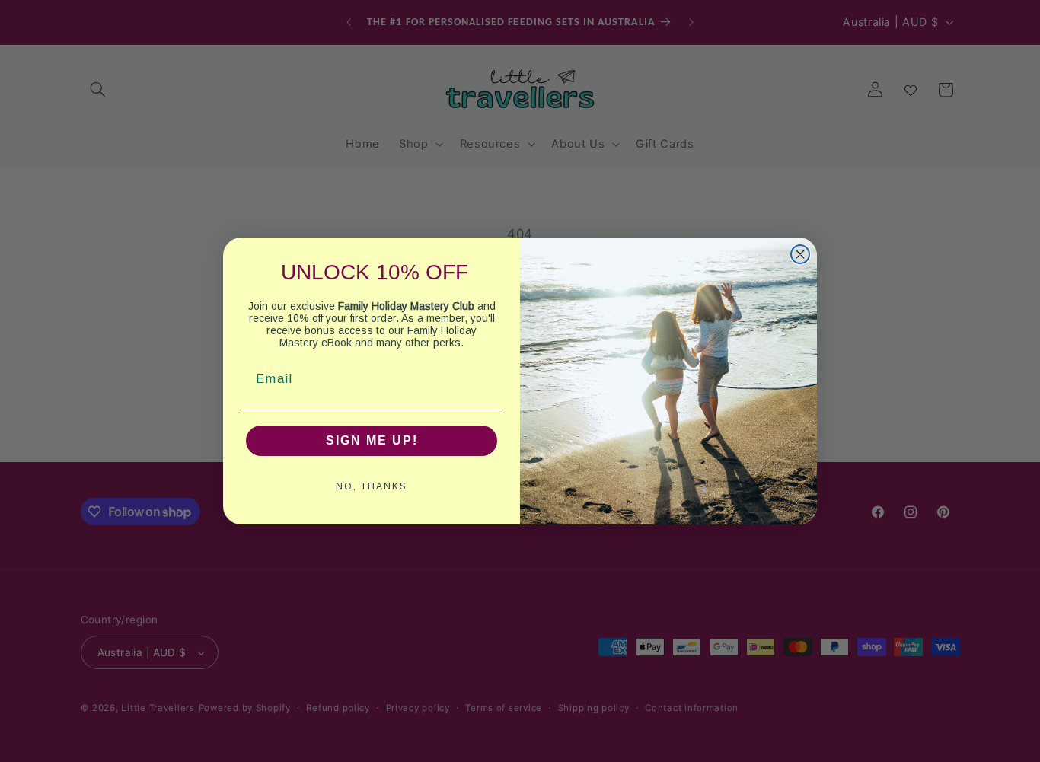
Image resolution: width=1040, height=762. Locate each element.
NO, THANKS (371, 486)
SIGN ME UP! (372, 440)
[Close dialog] (800, 254)
